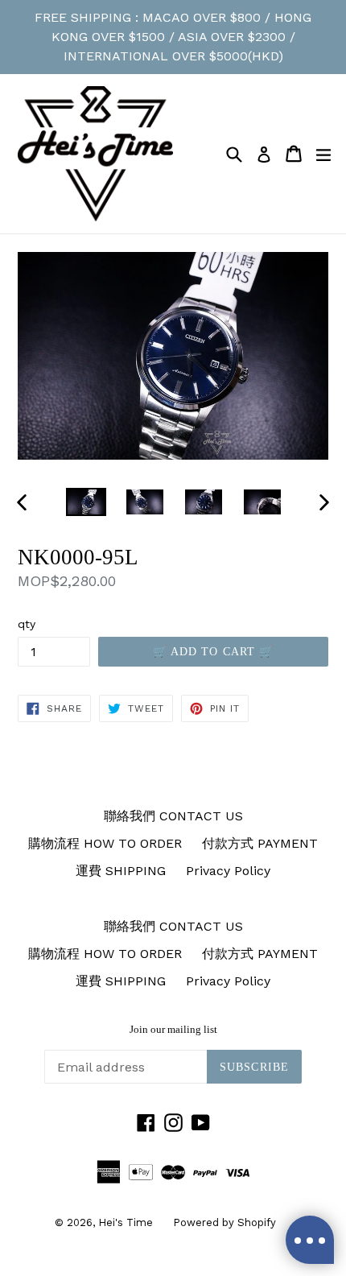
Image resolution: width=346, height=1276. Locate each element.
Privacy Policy (228, 870)
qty (26, 623)
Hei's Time (125, 1222)
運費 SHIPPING (121, 870)
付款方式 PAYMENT (260, 843)
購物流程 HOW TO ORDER (105, 843)
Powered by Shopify (224, 1222)
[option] (85, 502)
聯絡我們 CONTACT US (173, 816)
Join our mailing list (173, 1029)
